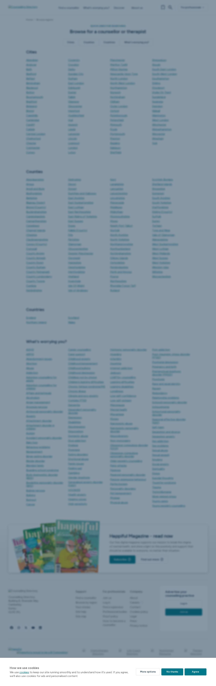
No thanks (172, 671)
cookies (24, 672)
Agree (195, 671)
